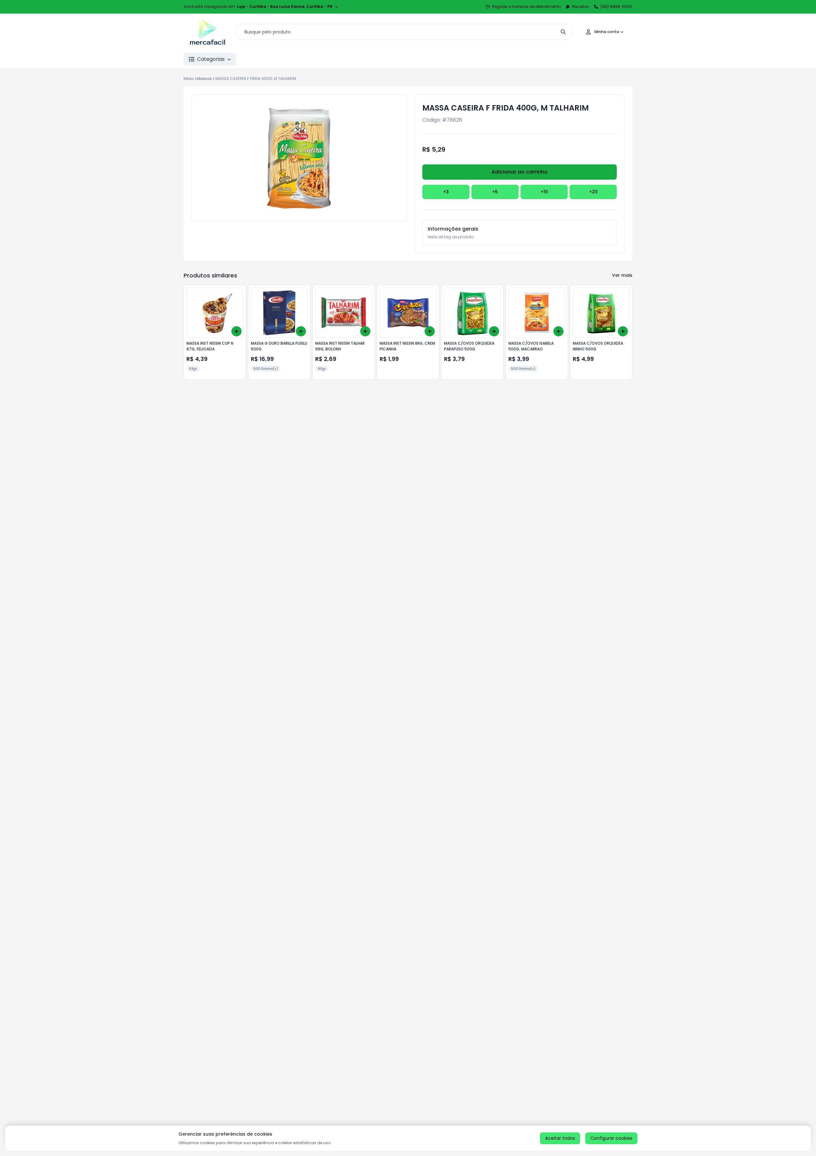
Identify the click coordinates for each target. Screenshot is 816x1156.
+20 (593, 192)
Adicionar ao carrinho (520, 172)
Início (189, 78)
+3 (446, 192)
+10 (544, 192)
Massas (204, 78)
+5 (495, 192)
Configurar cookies (611, 1138)
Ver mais (622, 275)
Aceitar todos (560, 1138)
